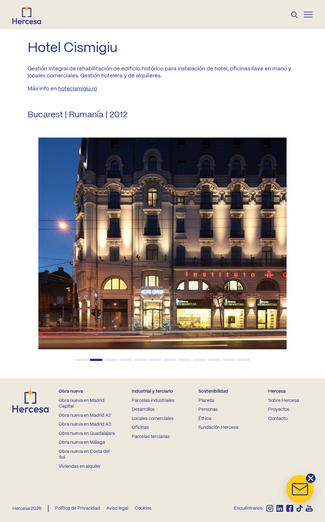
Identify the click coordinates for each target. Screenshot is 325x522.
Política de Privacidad (77, 508)
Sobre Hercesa (283, 400)
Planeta (206, 400)
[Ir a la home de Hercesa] (32, 14)
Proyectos (278, 409)
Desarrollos (143, 409)
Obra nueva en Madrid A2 (85, 415)
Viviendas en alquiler (80, 466)
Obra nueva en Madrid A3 (85, 424)
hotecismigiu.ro (77, 88)
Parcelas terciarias (151, 437)
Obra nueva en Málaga (82, 442)
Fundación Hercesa (218, 427)
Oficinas (140, 427)
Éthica (204, 418)
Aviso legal (117, 508)
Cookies (143, 508)
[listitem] (269, 508)
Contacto (278, 418)
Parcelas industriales (153, 400)
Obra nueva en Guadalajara (87, 433)
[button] (81, 360)
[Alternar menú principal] (308, 14)
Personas (208, 409)
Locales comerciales (153, 418)
